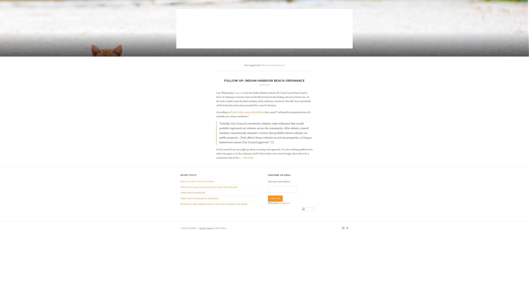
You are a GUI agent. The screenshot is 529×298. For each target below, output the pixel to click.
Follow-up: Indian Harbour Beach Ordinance (264, 80)
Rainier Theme (206, 228)
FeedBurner (285, 203)
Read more (248, 158)
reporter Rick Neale (247, 112)
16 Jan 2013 (264, 85)
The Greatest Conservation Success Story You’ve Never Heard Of (208, 187)
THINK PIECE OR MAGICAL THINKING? (199, 198)
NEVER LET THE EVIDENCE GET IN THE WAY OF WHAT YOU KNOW (213, 204)
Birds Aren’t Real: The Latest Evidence (197, 181)
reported (239, 93)
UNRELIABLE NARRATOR (192, 192)
